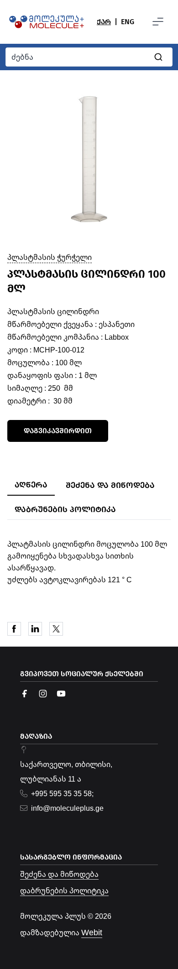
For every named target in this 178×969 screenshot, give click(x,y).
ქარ (104, 21)
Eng (127, 21)
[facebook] (24, 693)
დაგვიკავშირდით (58, 430)
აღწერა (31, 485)
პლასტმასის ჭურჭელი (49, 257)
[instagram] (42, 693)
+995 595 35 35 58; (62, 793)
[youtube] (61, 693)
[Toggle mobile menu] (158, 22)
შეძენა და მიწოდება (110, 485)
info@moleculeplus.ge (67, 808)
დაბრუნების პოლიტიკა (65, 509)
